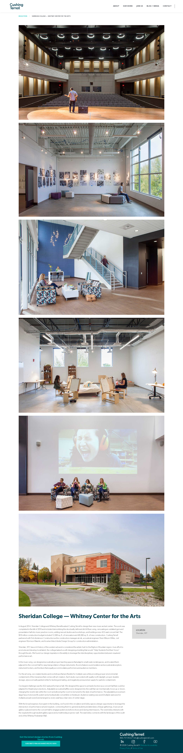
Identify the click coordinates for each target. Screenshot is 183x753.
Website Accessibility (148, 745)
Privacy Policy (125, 748)
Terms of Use (137, 748)
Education (23, 16)
